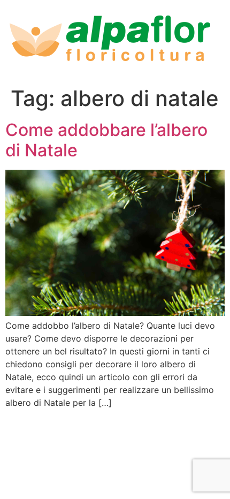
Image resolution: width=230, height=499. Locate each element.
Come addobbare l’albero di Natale (106, 140)
